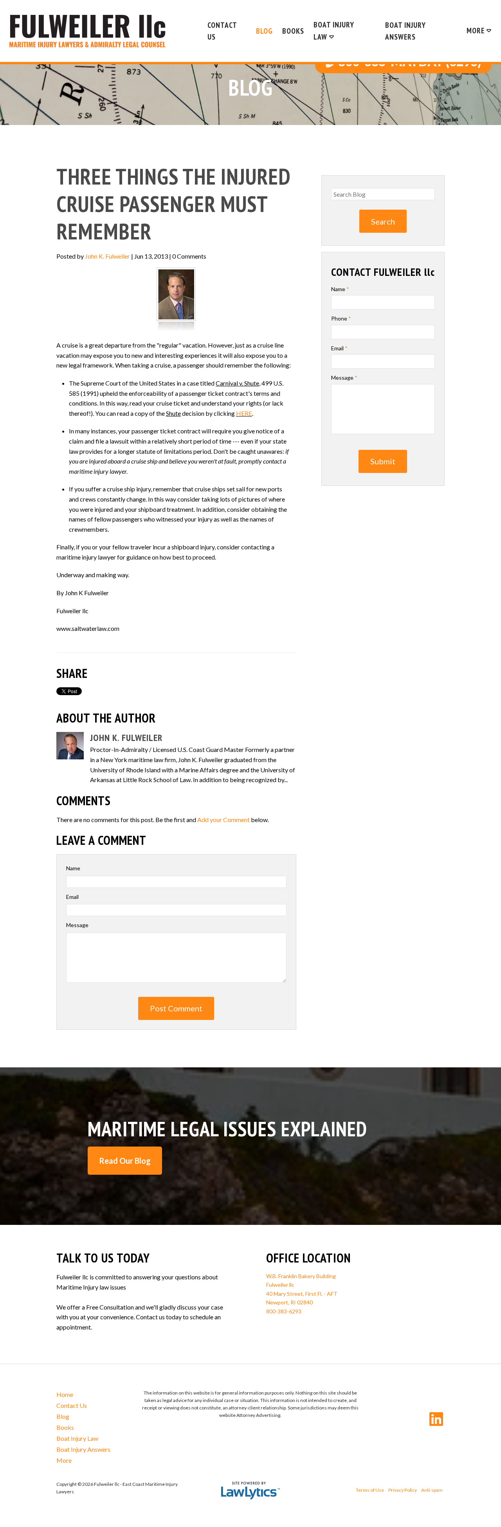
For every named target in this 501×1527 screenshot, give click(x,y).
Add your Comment (223, 819)
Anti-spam (432, 1490)
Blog (264, 31)
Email (72, 896)
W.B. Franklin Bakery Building (301, 1276)
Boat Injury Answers (405, 31)
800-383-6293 (283, 1311)
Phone (341, 318)
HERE (244, 413)
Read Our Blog (125, 1160)
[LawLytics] (250, 1491)
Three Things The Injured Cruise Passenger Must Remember (173, 203)
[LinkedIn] (436, 1418)
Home (64, 1394)
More (476, 30)
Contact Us (222, 31)
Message (77, 925)
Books (293, 31)
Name (73, 868)
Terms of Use (370, 1490)
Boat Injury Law (334, 31)
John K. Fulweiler (107, 256)
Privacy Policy (402, 1490)
